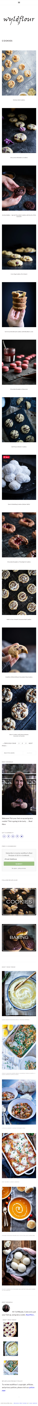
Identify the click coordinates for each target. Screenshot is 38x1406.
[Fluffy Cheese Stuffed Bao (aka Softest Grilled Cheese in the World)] (19, 1263)
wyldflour (19, 19)
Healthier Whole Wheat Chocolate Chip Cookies (19, 677)
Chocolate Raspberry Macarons (19, 389)
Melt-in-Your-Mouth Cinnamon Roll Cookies (19, 619)
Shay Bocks (33, 1403)
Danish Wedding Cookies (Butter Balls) (19, 504)
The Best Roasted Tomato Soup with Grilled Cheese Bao (18, 1235)
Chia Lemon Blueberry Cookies (19, 157)
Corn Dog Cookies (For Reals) (19, 274)
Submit (19, 864)
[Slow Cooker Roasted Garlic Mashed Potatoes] (19, 994)
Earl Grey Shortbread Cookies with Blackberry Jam (19, 331)
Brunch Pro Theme (20, 1403)
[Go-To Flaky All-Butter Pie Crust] (19, 1330)
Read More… (30, 1315)
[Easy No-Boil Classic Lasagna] (19, 1156)
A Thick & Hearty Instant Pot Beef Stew (13, 1128)
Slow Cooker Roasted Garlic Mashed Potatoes (16, 1019)
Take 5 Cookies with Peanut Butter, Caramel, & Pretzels (19, 735)
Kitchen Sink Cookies (19, 100)
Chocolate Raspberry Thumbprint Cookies (19, 562)
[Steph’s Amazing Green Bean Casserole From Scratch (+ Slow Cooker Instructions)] (19, 1048)
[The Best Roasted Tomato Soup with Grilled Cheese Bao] (19, 1210)
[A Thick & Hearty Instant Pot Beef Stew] (19, 1102)
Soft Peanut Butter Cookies (19, 446)
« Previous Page (9, 743)
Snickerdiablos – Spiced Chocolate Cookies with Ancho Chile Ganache (19, 215)
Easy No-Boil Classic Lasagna (10, 1181)
